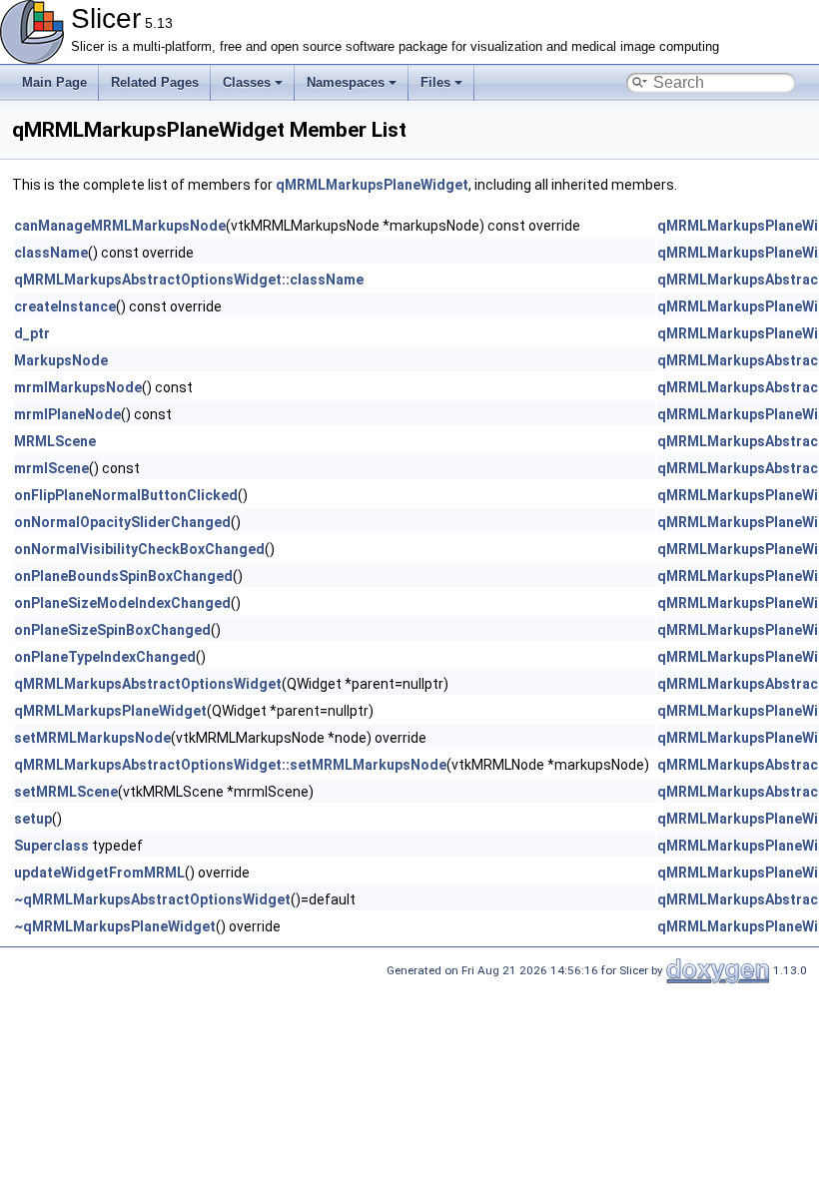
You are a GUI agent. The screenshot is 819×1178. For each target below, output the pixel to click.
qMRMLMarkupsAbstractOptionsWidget (148, 684)
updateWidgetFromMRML (99, 873)
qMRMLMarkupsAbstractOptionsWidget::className (189, 280)
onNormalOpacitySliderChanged (122, 522)
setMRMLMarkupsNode (92, 738)
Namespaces (346, 82)
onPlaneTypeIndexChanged (105, 657)
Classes (247, 82)
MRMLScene (55, 441)
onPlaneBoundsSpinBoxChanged (123, 576)
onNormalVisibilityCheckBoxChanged (139, 549)
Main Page (54, 82)
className (51, 253)
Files (435, 82)
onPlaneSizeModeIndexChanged (122, 603)
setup (33, 819)
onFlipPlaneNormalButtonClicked (126, 495)
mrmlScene (51, 468)
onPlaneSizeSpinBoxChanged (112, 630)
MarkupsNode (61, 360)
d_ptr (32, 333)
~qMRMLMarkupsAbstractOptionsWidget (152, 899)
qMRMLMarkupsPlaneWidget (372, 185)
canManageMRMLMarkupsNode (120, 226)
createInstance (65, 306)
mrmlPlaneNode (67, 414)
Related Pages (155, 82)
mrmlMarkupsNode (78, 387)
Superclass (51, 846)
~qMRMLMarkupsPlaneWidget (115, 926)
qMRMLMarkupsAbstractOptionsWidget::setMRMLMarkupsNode (230, 765)
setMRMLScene (66, 792)
